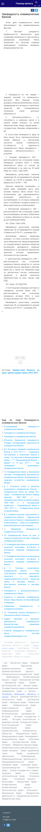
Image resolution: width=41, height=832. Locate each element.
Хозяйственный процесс (17, 787)
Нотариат (6, 745)
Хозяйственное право (16, 784)
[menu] (2, 3)
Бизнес (32, 682)
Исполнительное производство (18, 713)
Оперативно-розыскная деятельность (20, 747)
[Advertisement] (20, 71)
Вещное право (31, 685)
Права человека (10, 750)
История (6, 716)
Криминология (30, 730)
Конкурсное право (29, 722)
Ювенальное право (12, 793)
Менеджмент (31, 736)
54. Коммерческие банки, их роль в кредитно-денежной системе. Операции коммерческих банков (21, 538)
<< (35, 5)
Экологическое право (12, 790)
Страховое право (29, 765)
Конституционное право (17, 725)
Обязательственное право (25, 745)
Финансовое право (11, 654)
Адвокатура (26, 666)
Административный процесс (18, 671)
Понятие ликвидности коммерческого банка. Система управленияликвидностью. (21, 633)
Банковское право (14, 682)
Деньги (14, 696)
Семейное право (10, 765)
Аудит (14, 680)
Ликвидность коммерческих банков (20, 433)
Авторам (6, 817)
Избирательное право (24, 705)
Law (5, 663)
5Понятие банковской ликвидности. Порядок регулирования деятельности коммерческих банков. (21, 443)
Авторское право (18, 663)
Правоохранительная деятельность (19, 759)
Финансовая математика (26, 651)
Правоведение (28, 756)
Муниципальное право (13, 739)
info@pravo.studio (9, 820)
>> (39, 5)
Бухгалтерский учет (11, 685)
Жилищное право (18, 702)
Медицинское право (26, 733)
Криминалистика (10, 730)
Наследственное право (24, 742)
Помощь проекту (24, 3)
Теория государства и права (24, 770)
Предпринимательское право (18, 762)
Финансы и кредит (22, 656)
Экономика (32, 790)
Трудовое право (11, 773)
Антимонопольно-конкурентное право (20, 674)
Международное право (13, 736)
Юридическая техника (27, 796)
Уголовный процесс (25, 779)
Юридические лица (11, 799)
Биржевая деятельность (15, 642)
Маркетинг (7, 733)
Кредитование (23, 648)
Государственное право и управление (20, 688)
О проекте (6, 813)
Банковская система (29, 680)
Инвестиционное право (16, 708)
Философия (7, 782)
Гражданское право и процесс (19, 691)
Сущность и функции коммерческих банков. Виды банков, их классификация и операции (21, 600)
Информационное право (17, 711)
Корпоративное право (16, 728)
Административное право (17, 668)
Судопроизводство (11, 767)
